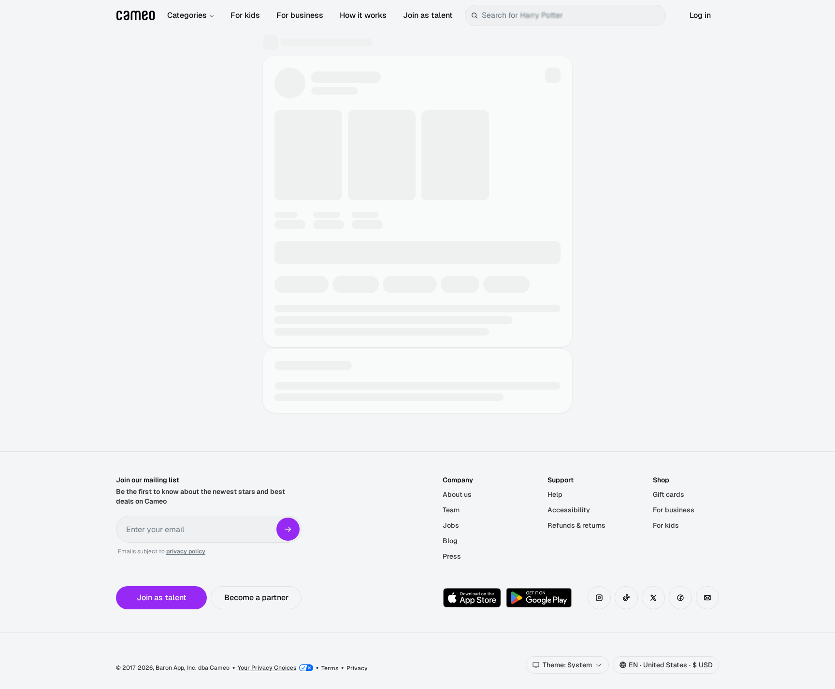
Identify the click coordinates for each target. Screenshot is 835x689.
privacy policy (185, 551)
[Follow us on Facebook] (680, 597)
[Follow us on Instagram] (599, 597)
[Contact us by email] (707, 597)
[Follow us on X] (653, 597)
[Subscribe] (288, 529)
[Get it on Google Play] (538, 597)
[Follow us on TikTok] (626, 597)
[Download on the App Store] (472, 597)
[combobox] (571, 15)
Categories (187, 15)
